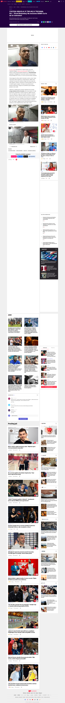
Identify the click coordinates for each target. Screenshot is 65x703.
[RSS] (56, 47)
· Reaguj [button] (44, 120)
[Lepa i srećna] (32, 695)
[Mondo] (4, 1)
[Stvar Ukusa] (49, 695)
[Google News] (53, 47)
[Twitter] (47, 47)
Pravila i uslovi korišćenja (30, 697)
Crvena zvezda (12, 69)
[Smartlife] (36, 695)
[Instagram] (44, 47)
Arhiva (42, 697)
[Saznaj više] (56, 249)
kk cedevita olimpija (31, 150)
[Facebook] (42, 47)
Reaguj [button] (11, 159)
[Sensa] (40, 695)
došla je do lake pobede (22, 71)
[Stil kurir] (25, 695)
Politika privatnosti (47, 697)
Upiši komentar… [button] (15, 415)
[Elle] (22, 695)
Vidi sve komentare (23, 418)
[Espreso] (18, 695)
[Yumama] (45, 695)
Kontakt (24, 697)
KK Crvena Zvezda (12, 150)
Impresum (20, 697)
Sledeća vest (32, 146)
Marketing (16, 697)
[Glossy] (28, 695)
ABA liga (25, 150)
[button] (38, 22)
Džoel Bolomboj (19, 150)
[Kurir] (15, 695)
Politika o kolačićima (37, 697)
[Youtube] (49, 47)
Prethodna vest (14, 146)
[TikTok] (51, 47)
